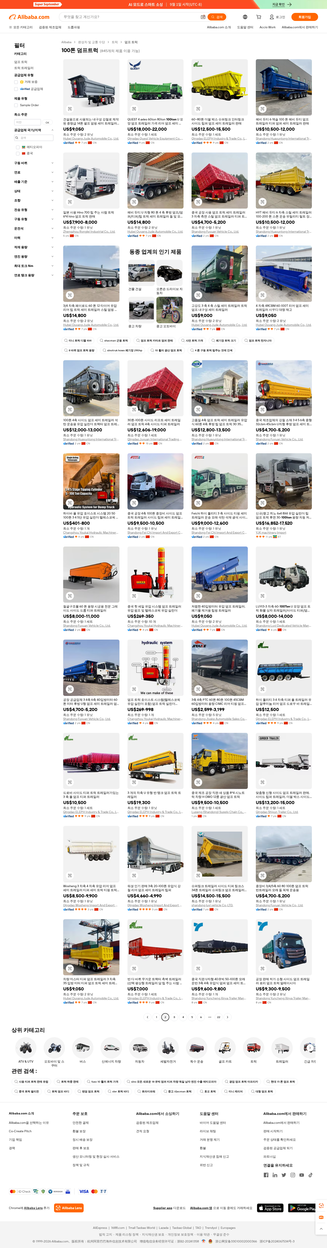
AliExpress (100, 1228)
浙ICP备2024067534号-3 (277, 1241)
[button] (203, 17)
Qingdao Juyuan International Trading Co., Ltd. (155, 439)
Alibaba (66, 42)
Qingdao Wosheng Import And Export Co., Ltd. (91, 905)
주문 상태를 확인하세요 (279, 1139)
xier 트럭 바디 (120, 1091)
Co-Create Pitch (20, 1131)
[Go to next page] (228, 1017)
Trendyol (211, 1228)
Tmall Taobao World (141, 1228)
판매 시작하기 (273, 1131)
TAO (198, 1228)
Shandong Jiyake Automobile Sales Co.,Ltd (220, 719)
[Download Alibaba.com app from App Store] (270, 1207)
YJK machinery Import (271, 532)
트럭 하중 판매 (70, 1081)
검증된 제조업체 (147, 1122)
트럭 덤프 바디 (60, 1091)
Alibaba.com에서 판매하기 (281, 1122)
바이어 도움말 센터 (213, 1122)
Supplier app (162, 1208)
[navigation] (34, 530)
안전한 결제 (81, 1122)
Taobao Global (182, 1228)
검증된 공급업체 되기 (278, 1148)
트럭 (115, 42)
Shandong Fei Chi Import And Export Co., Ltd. (155, 532)
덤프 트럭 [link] (131, 42)
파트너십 (269, 1156)
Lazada (163, 1228)
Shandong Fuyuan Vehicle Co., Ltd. (215, 231)
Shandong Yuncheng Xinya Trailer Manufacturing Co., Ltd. (220, 998)
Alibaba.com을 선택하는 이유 (29, 1122)
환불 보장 (79, 1131)
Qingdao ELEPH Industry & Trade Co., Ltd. (220, 138)
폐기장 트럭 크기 (226, 340)
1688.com (118, 1228)
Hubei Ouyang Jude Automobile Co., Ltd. (91, 138)
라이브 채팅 (208, 1131)
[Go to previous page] (147, 1017)
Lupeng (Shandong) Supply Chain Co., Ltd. (220, 812)
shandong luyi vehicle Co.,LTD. (212, 905)
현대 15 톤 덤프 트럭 (283, 1081)
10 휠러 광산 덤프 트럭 (168, 350)
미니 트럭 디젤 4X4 (80, 340)
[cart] (259, 17)
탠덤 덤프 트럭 (90, 1091)
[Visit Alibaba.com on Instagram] (292, 1175)
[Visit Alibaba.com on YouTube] (301, 1175)
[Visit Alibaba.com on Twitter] (284, 1175)
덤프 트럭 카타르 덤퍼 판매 (157, 340)
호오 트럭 (210, 1091)
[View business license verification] (204, 1241)
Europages (228, 1228)
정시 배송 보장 (83, 1139)
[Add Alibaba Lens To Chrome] (69, 1207)
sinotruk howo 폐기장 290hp (124, 350)
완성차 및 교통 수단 (91, 42)
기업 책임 (15, 1139)
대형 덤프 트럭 (264, 1091)
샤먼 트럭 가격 (194, 340)
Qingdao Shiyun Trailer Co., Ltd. (277, 812)
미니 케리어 (236, 1091)
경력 (12, 1148)
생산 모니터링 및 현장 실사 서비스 (96, 1156)
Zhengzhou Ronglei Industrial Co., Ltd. (89, 231)
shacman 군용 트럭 (116, 340)
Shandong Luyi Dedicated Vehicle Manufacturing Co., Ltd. (284, 625)
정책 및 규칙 (81, 1165)
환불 (203, 1148)
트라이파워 (148, 1091)
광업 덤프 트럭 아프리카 (243, 1081)
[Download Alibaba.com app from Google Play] (303, 1207)
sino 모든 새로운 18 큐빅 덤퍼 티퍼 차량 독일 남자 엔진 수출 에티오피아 (173, 1081)
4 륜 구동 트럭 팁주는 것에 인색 (213, 350)
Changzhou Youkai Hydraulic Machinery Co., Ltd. (91, 532)
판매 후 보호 (81, 1148)
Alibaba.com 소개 (21, 1113)
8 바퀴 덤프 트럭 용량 (81, 350)
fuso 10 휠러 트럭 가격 (104, 1081)
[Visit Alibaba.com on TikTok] (310, 1175)
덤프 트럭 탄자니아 (260, 340)
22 (218, 1017)
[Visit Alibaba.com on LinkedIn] (275, 1175)
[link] (321, 1205)
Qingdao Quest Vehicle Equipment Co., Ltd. (155, 138)
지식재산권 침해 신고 (214, 1156)
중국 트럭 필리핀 (29, 1091)
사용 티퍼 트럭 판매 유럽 (33, 1081)
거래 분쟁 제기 (210, 1139)
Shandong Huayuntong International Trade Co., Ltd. (284, 138)
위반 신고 (206, 1165)
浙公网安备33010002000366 (236, 1241)
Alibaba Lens (33, 1208)
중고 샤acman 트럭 (180, 1091)
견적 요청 (142, 1131)
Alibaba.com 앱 (201, 1208)
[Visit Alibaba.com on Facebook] (266, 1175)
